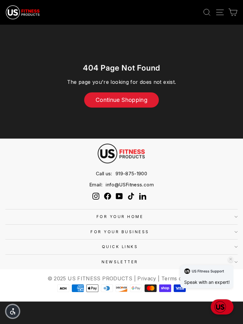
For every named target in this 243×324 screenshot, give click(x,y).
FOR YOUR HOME (120, 217)
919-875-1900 (131, 174)
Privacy (146, 278)
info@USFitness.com (130, 185)
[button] (12, 311)
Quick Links (120, 247)
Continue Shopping (121, 100)
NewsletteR (120, 262)
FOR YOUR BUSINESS (119, 232)
